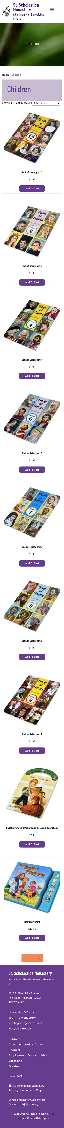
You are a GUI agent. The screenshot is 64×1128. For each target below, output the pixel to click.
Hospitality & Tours (21, 1012)
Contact (14, 1039)
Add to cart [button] (32, 188)
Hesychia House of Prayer (28, 1090)
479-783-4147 (16, 1002)
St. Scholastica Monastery (26, 7)
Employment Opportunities (28, 1055)
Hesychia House (20, 1028)
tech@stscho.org (28, 1104)
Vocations (15, 1060)
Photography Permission (26, 1023)
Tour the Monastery (22, 1017)
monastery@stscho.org (32, 1099)
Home (5, 74)
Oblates (14, 1066)
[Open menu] (52, 10)
